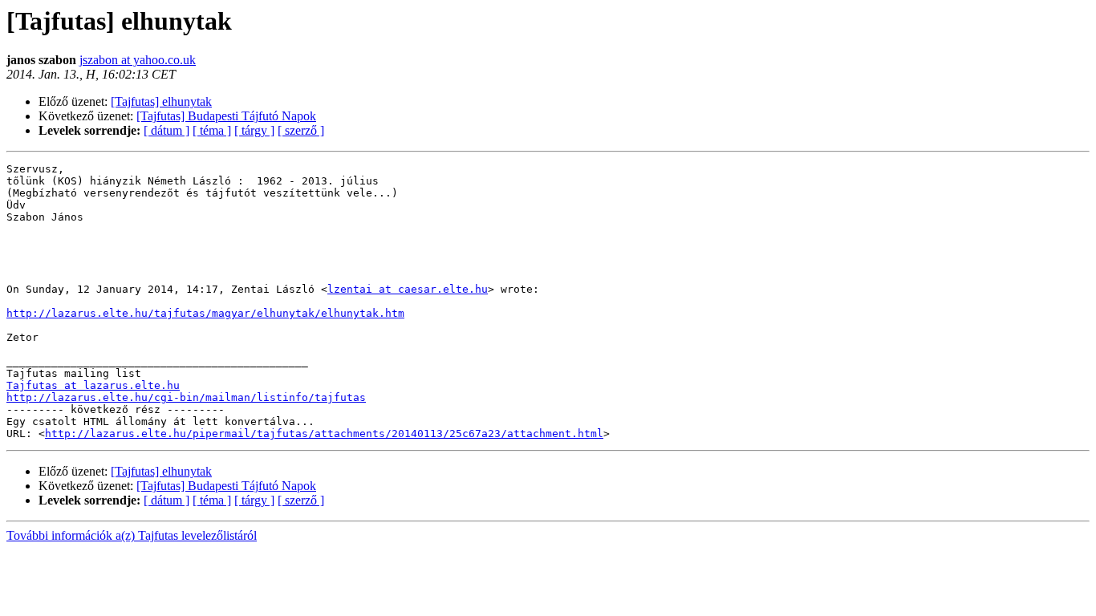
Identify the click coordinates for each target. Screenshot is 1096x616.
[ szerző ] (301, 130)
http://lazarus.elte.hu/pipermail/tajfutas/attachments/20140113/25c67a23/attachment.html (324, 434)
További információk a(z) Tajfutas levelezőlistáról (131, 535)
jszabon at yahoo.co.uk (137, 60)
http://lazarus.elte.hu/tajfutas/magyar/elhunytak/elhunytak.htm (205, 313)
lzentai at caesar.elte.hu (407, 289)
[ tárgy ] (254, 130)
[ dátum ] (166, 130)
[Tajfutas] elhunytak (161, 101)
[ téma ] (212, 130)
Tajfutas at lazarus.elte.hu (93, 385)
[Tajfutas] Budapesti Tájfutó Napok (226, 116)
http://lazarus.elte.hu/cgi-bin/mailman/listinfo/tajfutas (186, 397)
